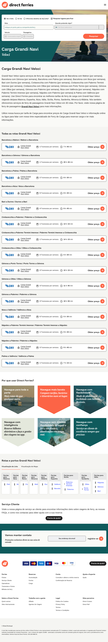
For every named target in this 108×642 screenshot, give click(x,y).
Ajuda (84, 577)
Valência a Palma (26, 356)
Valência (57, 484)
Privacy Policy (60, 604)
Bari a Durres (8, 202)
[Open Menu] (105, 4)
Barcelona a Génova (11, 155)
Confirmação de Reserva (64, 580)
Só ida (20, 18)
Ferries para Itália (98, 476)
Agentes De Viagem (35, 604)
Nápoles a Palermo (10, 341)
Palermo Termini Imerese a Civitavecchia (58, 233)
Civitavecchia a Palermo (12, 217)
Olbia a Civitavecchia (31, 248)
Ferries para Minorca (34, 477)
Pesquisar (93, 36)
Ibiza (18, 484)
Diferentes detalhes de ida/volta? (37, 18)
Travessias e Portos (8, 586)
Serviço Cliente (7, 580)
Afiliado (31, 601)
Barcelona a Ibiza (9, 186)
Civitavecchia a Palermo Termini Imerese (20, 233)
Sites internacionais (8, 604)
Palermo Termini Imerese (69, 483)
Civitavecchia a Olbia (11, 248)
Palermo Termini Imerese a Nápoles (51, 325)
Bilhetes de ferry (7, 589)
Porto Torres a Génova (34, 263)
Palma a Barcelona (28, 171)
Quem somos (6, 601)
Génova (100, 487)
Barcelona (58, 488)
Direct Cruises (87, 601)
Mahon (37, 484)
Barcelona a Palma (10, 171)
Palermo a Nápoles (28, 341)
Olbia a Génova (24, 279)
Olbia (87, 484)
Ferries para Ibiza (16, 477)
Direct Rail (86, 604)
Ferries (31, 580)
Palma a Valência (9, 356)
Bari (99, 491)
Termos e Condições (62, 610)
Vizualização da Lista (10, 466)
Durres (47, 484)
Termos (58, 607)
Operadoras (5, 583)
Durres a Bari (21, 202)
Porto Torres (86, 489)
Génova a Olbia (9, 279)
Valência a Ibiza (24, 310)
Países (4, 577)
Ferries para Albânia (44, 477)
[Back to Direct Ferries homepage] (17, 5)
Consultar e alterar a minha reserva (67, 577)
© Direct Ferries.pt (7, 626)
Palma (9, 484)
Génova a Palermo (10, 294)
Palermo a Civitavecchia (36, 217)
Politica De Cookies (62, 601)
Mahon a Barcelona (29, 140)
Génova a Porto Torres (12, 263)
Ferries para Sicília (68, 476)
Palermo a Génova (28, 294)
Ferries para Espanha (54, 477)
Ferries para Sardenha (85, 477)
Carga (31, 583)
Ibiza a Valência (9, 310)
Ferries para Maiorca (6, 477)
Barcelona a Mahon (10, 140)
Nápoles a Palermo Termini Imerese (18, 325)
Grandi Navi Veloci (30, 106)
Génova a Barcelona (31, 155)
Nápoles (101, 483)
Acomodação (33, 577)
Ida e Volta (10, 18)
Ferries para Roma (24, 477)
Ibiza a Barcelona (26, 186)
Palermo (70, 489)
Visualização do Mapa (29, 466)
